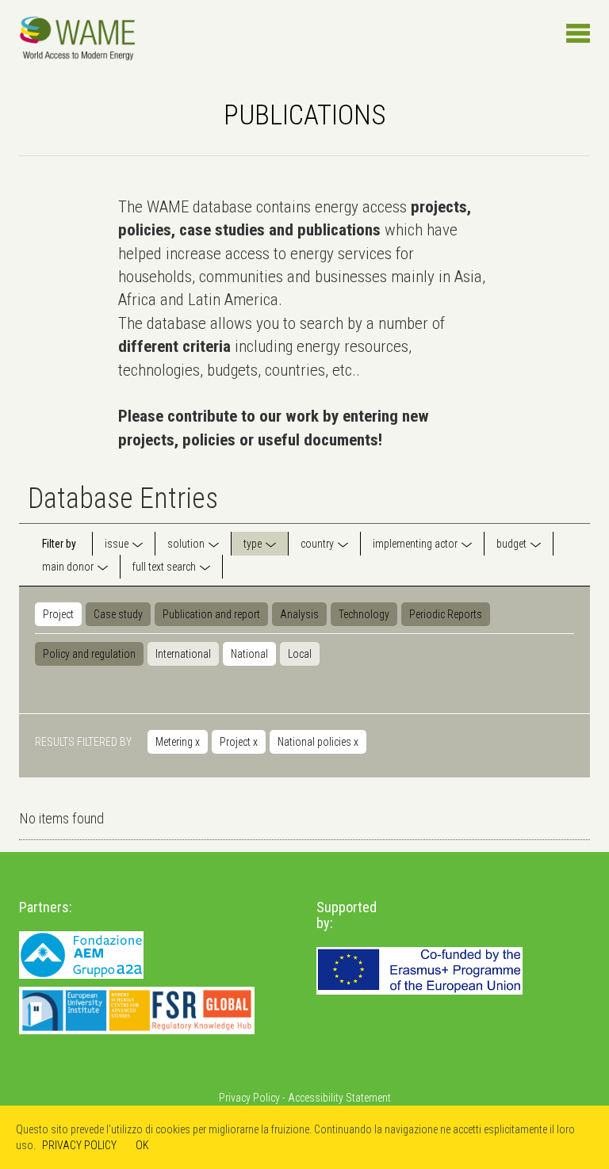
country (317, 543)
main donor (68, 566)
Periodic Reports (445, 614)
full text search (164, 566)
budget (511, 543)
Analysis (299, 614)
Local (300, 654)
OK (142, 1145)
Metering (177, 741)
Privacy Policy (249, 1097)
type (252, 543)
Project (58, 614)
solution (186, 543)
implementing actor (415, 543)
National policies (318, 741)
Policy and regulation (89, 654)
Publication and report (211, 614)
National (249, 654)
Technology (364, 614)
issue (116, 543)
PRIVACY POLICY (79, 1145)
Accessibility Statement (339, 1097)
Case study (118, 614)
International (183, 654)
